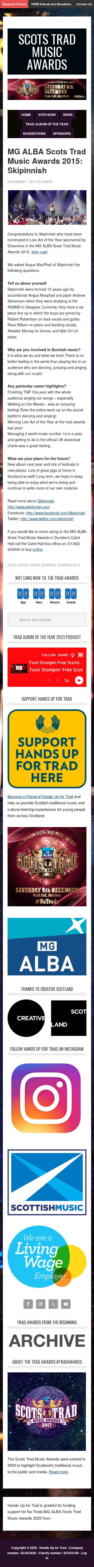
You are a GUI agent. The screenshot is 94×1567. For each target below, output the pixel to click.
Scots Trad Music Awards (47, 51)
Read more (58, 1471)
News (35, 565)
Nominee (48, 565)
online (38, 549)
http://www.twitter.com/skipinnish (47, 518)
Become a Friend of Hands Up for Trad (40, 796)
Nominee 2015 (68, 565)
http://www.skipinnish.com (29, 506)
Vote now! (39, 251)
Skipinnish (46, 500)
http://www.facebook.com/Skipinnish (55, 512)
